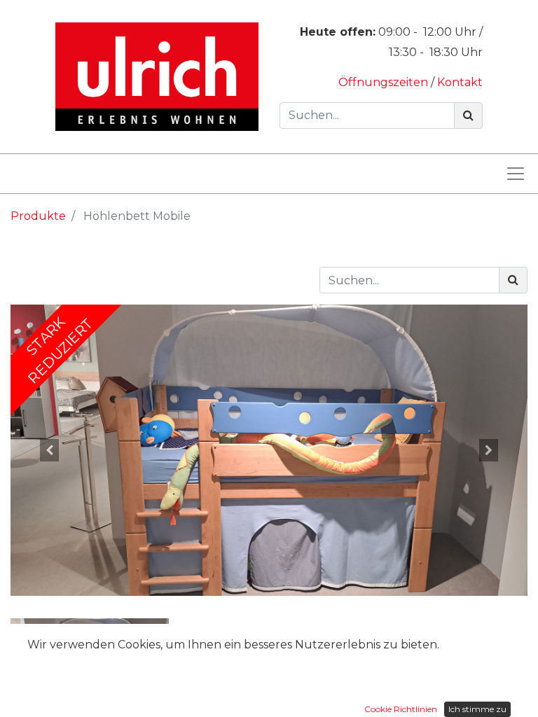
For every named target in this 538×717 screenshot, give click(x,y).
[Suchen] (468, 115)
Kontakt (460, 82)
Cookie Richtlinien (400, 709)
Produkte (38, 216)
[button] (49, 450)
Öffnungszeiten (384, 82)
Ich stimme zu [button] (477, 709)
